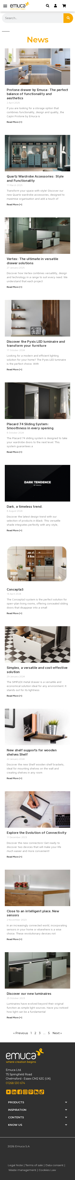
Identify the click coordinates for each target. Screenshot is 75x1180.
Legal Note (15, 1165)
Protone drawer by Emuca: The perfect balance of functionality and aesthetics (37, 94)
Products (16, 1102)
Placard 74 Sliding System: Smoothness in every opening (30, 426)
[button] (5, 6)
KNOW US (15, 1125)
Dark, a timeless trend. (24, 506)
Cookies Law (47, 1170)
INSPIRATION (17, 1110)
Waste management (22, 1170)
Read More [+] (14, 121)
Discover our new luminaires (29, 993)
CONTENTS (16, 1117)
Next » (57, 1033)
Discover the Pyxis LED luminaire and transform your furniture (36, 343)
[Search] (68, 18)
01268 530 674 (15, 1083)
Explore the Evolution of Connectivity (37, 833)
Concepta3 (15, 589)
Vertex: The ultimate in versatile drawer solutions (32, 261)
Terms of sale (34, 1165)
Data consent (54, 1165)
